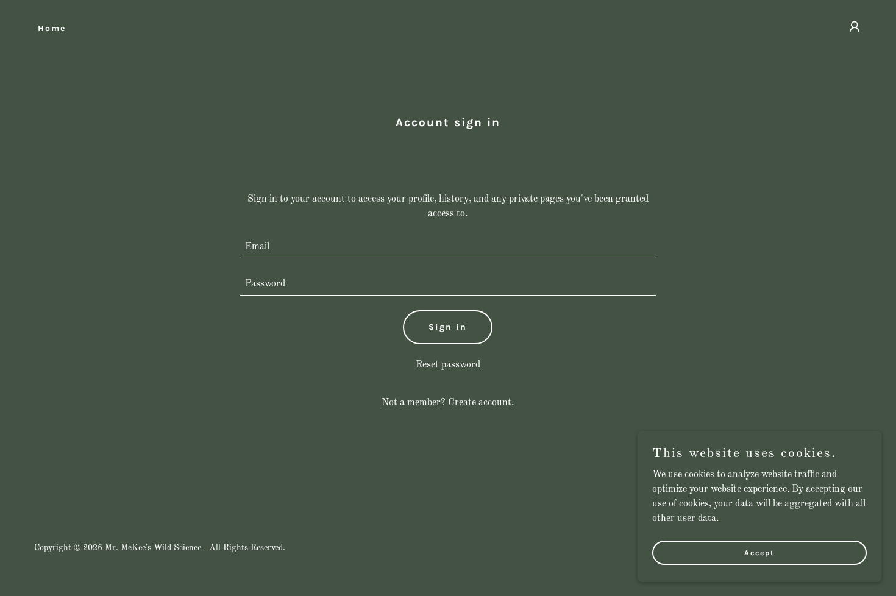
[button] (854, 27)
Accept (759, 552)
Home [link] (52, 28)
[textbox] (448, 247)
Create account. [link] (481, 403)
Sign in (447, 327)
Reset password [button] (448, 365)
